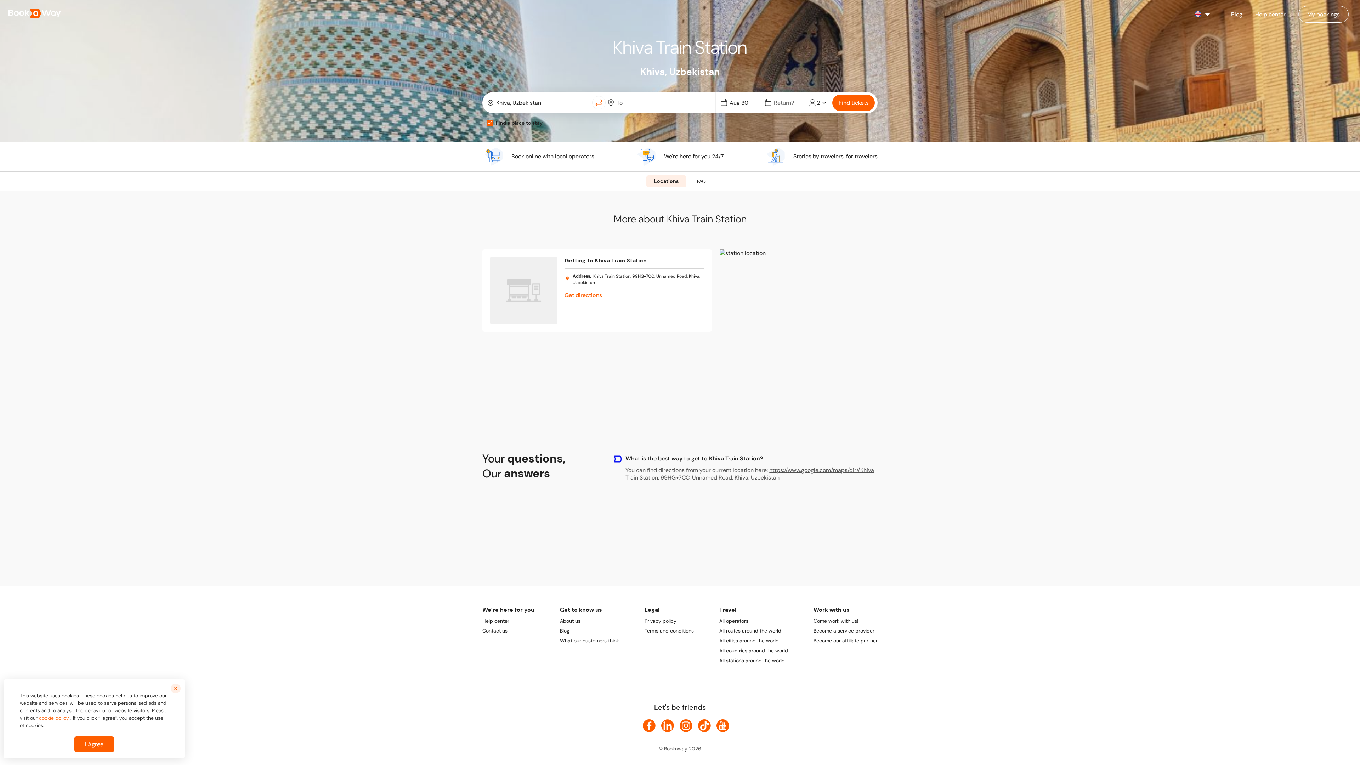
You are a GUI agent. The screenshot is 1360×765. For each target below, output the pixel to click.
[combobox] (538, 102)
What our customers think (589, 641)
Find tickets (854, 103)
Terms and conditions (669, 631)
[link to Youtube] (722, 725)
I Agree (94, 744)
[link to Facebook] (649, 725)
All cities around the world (749, 641)
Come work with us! (836, 621)
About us (570, 621)
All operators (733, 621)
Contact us (495, 631)
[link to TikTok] (704, 725)
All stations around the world (752, 660)
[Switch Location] (599, 102)
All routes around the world (750, 631)
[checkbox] (490, 123)
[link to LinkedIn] (667, 725)
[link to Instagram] (686, 725)
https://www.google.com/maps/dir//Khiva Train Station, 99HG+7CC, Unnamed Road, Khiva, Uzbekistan (749, 473)
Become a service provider (844, 631)
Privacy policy (660, 621)
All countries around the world (753, 650)
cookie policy (54, 718)
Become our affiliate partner (846, 641)
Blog (565, 631)
